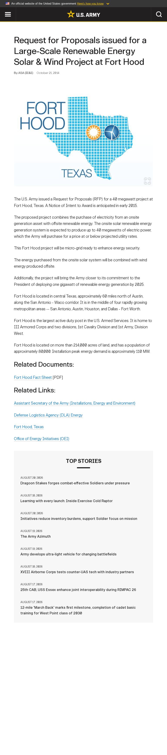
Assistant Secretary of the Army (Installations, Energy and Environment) (74, 403)
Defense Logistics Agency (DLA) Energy (48, 415)
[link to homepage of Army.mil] (83, 14)
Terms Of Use (78, 733)
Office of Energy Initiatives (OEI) (41, 438)
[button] (2, 9)
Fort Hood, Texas (29, 427)
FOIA (131, 733)
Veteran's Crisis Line (83, 739)
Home (9, 733)
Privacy (54, 733)
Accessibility (108, 733)
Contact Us (30, 733)
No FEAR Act (152, 733)
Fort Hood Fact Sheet (33, 377)
